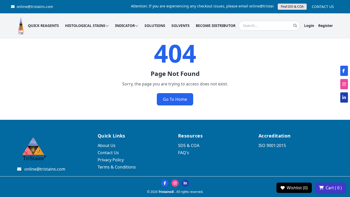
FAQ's (183, 152)
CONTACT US (323, 6)
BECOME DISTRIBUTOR (215, 25)
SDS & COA (188, 145)
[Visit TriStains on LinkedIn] (185, 183)
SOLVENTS (180, 25)
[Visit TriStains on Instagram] (175, 183)
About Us (107, 145)
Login (309, 25)
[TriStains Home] (21, 25)
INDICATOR (125, 25)
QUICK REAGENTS (43, 25)
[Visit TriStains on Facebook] (164, 183)
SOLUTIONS (155, 25)
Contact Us (108, 152)
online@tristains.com (35, 6)
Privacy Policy (111, 160)
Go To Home (175, 99)
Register (325, 25)
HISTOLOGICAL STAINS (85, 25)
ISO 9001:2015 (272, 145)
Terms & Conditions (117, 167)
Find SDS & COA (292, 6)
